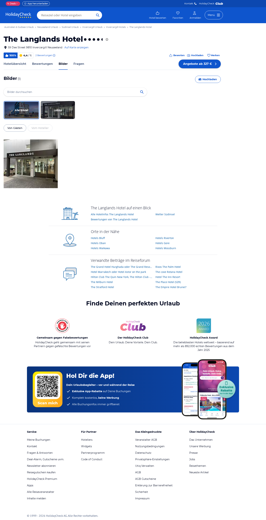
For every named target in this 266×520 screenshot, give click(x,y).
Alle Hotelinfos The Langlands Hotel (112, 214)
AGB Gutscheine (145, 479)
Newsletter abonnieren (41, 465)
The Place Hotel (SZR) (168, 282)
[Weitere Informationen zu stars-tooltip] (106, 39)
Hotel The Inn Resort (167, 277)
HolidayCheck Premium (42, 479)
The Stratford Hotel (102, 287)
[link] (157, 15)
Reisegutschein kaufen (41, 472)
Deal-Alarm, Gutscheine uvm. (45, 459)
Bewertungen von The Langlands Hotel (114, 219)
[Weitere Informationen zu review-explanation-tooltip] (54, 55)
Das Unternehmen (201, 439)
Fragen (78, 64)
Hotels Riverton (164, 238)
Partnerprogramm (93, 452)
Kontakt (188, 3)
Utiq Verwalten (144, 465)
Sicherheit (141, 492)
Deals (11, 3)
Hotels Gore (162, 243)
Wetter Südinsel (165, 214)
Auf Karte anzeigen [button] (76, 47)
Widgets (86, 446)
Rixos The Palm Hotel (168, 267)
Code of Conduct (91, 459)
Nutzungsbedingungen (149, 446)
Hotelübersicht (15, 64)
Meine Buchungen (38, 439)
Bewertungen (42, 64)
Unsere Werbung (200, 446)
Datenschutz (143, 452)
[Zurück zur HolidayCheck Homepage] (18, 15)
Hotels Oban (98, 243)
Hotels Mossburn (165, 248)
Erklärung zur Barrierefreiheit (154, 485)
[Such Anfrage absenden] (97, 15)
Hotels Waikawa (100, 248)
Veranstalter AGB (146, 439)
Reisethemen (197, 465)
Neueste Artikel (199, 472)
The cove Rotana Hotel (168, 272)
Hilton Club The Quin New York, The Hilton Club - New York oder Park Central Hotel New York (122, 277)
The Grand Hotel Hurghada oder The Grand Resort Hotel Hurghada (122, 267)
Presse (193, 452)
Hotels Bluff (98, 238)
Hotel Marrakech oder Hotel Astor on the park (118, 272)
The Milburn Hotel (102, 282)
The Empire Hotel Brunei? (170, 287)
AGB (138, 472)
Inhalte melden (36, 498)
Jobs (192, 459)
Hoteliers (86, 439)
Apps (30, 485)
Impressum (142, 498)
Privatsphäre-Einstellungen (152, 459)
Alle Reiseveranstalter (40, 492)
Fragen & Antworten (40, 452)
